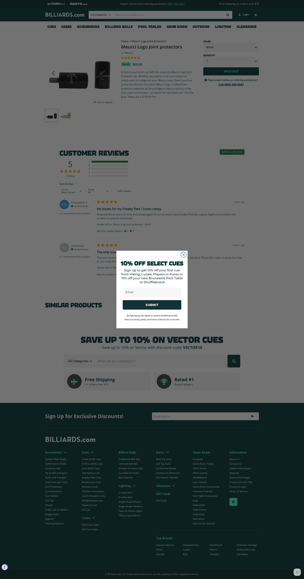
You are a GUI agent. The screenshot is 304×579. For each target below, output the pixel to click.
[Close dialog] (183, 255)
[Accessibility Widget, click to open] (5, 567)
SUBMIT (152, 305)
